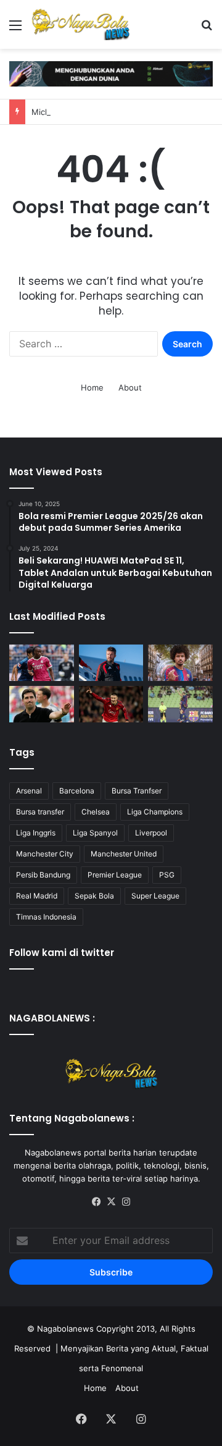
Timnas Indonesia (46, 916)
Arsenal (29, 790)
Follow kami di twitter (61, 952)
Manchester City (44, 853)
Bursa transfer (40, 811)
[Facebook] (96, 1201)
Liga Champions (155, 811)
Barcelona (76, 790)
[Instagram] (125, 1201)
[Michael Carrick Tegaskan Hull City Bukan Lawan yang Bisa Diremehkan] (111, 663)
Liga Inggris (36, 832)
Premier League (115, 874)
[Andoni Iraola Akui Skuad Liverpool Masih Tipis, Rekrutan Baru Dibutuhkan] (41, 704)
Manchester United (124, 853)
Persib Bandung (43, 874)
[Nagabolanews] (80, 24)
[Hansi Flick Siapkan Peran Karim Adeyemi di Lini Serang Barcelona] (180, 663)
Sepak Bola (94, 895)
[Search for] (206, 29)
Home (92, 387)
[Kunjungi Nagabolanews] (111, 73)
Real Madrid (36, 895)
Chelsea (95, 811)
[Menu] (15, 29)
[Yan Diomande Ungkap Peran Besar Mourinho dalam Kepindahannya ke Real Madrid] (41, 663)
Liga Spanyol (95, 832)
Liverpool (151, 832)
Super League (155, 895)
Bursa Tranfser (137, 790)
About (130, 387)
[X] (111, 1201)
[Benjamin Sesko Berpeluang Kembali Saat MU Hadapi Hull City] (111, 704)
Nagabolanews (65, 1329)
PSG (167, 874)
